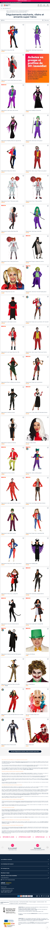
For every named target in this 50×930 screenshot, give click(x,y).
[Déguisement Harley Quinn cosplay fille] (12, 580)
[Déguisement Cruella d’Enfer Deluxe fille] (12, 217)
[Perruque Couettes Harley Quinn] (37, 701)
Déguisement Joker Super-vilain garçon (34, 140)
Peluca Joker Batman (30, 684)
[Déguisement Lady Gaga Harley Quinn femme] (37, 489)
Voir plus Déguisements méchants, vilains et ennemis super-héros (25, 751)
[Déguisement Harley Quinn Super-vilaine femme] (12, 550)
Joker (34, 790)
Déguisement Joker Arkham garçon (8, 533)
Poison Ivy (9, 813)
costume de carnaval (13, 787)
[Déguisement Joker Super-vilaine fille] (37, 217)
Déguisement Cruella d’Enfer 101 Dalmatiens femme (36, 412)
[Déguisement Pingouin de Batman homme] (37, 248)
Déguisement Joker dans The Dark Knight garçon (36, 291)
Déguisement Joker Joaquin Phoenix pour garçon (36, 170)
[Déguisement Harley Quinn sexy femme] (37, 368)
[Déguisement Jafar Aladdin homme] (12, 308)
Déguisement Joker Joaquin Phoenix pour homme (36, 352)
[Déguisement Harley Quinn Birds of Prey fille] (12, 670)
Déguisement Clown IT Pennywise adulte (9, 201)
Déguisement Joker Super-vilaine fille (33, 231)
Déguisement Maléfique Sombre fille (33, 110)
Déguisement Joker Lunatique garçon (34, 472)
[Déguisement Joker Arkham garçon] (12, 519)
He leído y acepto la (8, 879)
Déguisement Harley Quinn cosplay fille (9, 593)
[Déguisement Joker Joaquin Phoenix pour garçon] (37, 157)
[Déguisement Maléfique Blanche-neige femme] (12, 127)
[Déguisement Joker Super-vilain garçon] (37, 127)
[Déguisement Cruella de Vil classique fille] (37, 610)
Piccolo (32, 832)
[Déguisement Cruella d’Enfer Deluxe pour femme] (12, 66)
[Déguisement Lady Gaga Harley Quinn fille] (12, 338)
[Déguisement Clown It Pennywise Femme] (12, 248)
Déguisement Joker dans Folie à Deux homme (10, 503)
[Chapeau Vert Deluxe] (37, 640)
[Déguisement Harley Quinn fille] (12, 36)
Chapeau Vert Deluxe (30, 654)
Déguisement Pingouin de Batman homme (35, 261)
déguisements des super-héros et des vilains (25, 787)
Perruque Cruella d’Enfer (31, 442)
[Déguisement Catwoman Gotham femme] (12, 610)
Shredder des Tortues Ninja (16, 832)
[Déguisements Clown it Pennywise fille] (37, 187)
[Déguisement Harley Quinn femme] (12, 157)
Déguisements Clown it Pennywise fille (34, 201)
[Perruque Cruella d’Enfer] (37, 429)
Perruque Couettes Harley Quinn (32, 714)
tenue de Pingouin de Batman (25, 832)
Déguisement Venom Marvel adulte (8, 744)
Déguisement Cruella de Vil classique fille (34, 623)
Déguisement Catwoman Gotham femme (10, 623)
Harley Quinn (7, 790)
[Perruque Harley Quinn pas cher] (12, 278)
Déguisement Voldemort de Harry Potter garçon (11, 654)
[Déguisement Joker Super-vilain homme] (12, 97)
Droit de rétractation (23, 903)
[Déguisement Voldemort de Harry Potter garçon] (12, 640)
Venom (23, 813)
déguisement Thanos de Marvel (39, 831)
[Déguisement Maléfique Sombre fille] (37, 97)
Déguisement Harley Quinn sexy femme (34, 382)
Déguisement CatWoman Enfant (8, 412)
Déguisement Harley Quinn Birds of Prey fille (10, 684)
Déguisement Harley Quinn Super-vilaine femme (11, 563)
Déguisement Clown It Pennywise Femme (9, 261)
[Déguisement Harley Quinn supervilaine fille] (37, 519)
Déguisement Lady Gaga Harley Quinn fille (10, 352)
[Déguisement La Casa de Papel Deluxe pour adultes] (12, 701)
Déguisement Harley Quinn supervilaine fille (35, 533)
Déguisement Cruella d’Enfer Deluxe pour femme (11, 80)
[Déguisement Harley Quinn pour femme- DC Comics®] (37, 308)
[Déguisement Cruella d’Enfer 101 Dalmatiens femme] (37, 399)
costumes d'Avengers (20, 796)
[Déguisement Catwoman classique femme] (37, 580)
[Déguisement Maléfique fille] (37, 550)
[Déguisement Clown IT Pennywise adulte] (12, 187)
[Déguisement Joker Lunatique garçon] (37, 459)
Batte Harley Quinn (30, 744)
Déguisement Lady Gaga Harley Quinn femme (35, 503)
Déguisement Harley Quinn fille (7, 50)
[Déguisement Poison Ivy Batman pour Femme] (12, 368)
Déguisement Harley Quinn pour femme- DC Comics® (37, 321)
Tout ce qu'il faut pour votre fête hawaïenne (12, 2)
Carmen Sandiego (30, 831)
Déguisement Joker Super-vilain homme (9, 110)
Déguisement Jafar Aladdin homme (8, 321)
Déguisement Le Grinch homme (7, 472)
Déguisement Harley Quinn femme (8, 170)
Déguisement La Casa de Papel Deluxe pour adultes (12, 714)
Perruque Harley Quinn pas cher (8, 291)
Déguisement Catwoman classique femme (35, 593)
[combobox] (25, 8)
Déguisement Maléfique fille (31, 563)
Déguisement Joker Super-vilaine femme (34, 50)
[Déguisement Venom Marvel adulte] (12, 731)
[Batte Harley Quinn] (37, 731)
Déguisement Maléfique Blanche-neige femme (11, 140)
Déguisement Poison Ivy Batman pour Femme (10, 382)
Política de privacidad (11, 879)
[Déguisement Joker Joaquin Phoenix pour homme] (37, 338)
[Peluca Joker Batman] (37, 670)
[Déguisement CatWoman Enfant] (12, 399)
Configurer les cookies (13, 903)
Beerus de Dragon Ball (37, 832)
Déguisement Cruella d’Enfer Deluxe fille (9, 231)
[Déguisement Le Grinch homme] (12, 459)
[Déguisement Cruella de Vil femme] (12, 429)
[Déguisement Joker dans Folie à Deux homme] (12, 489)
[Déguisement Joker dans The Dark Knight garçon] (37, 278)
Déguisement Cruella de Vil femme (8, 442)
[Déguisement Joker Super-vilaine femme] (37, 36)
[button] (47, 5)
